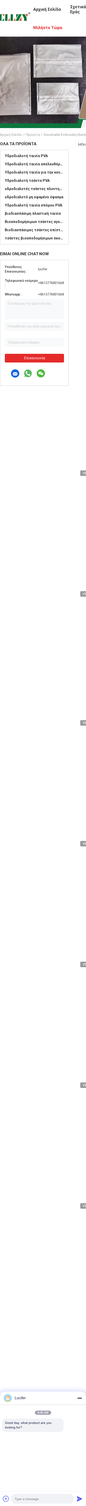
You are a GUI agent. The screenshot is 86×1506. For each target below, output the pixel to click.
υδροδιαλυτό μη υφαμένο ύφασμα (34, 197)
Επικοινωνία (34, 358)
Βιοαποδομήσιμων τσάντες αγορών (34, 222)
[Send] (79, 1499)
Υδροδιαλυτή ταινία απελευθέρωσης (34, 164)
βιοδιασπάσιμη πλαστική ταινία (33, 213)
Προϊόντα (33, 135)
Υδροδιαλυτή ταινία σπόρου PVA (33, 205)
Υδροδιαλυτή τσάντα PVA (27, 180)
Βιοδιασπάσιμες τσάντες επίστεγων (34, 230)
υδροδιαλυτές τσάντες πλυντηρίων (34, 189)
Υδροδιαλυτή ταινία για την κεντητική (34, 172)
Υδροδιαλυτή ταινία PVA (26, 156)
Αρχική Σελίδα (11, 135)
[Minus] (79, 1398)
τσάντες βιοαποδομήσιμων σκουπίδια (34, 238)
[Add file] (6, 1499)
